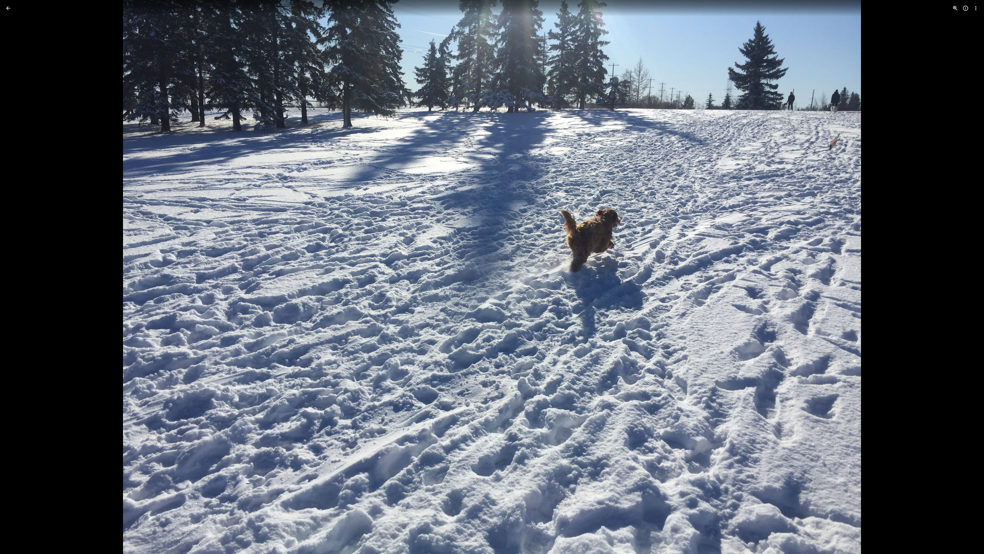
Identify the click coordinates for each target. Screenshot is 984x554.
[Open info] (965, 8)
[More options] (976, 8)
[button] (969, 277)
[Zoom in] (955, 8)
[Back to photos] (8, 8)
